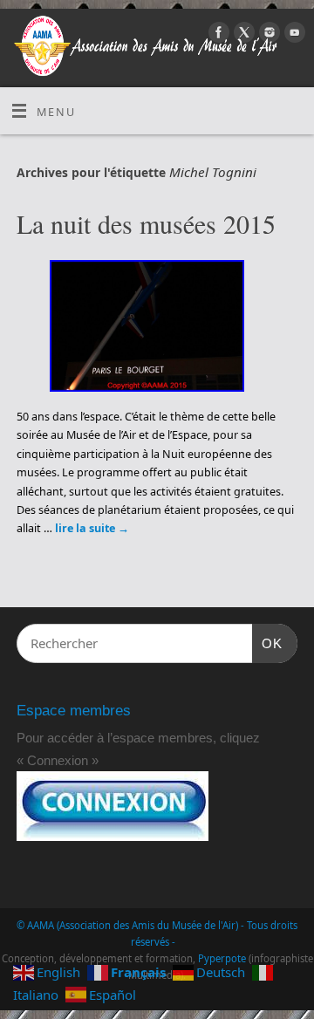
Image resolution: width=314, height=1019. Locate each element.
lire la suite (92, 528)
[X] (242, 35)
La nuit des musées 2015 (146, 223)
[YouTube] (292, 35)
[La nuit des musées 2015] (157, 328)
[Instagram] (267, 35)
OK (267, 643)
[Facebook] (216, 35)
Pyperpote (222, 958)
